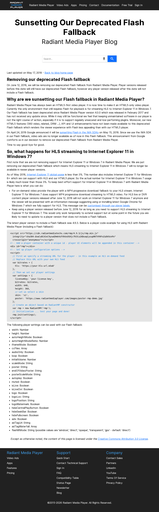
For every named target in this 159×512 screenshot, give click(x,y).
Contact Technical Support (72, 463)
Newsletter (63, 487)
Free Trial (127, 5)
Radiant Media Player (41, 5)
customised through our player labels (109, 205)
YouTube (111, 472)
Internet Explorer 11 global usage (45, 174)
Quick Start (63, 458)
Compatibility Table (68, 477)
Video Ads (62, 5)
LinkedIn (111, 468)
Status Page (64, 482)
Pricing (83, 5)
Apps (74, 5)
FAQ (59, 472)
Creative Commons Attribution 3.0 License (123, 438)
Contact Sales (114, 458)
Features (12, 468)
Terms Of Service (116, 477)
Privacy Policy (114, 482)
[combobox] (74, 58)
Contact (94, 5)
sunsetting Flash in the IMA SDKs (79, 132)
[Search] (112, 58)
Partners (111, 463)
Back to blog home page (59, 72)
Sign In (139, 5)
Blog (59, 492)
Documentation (110, 5)
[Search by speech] (104, 58)
